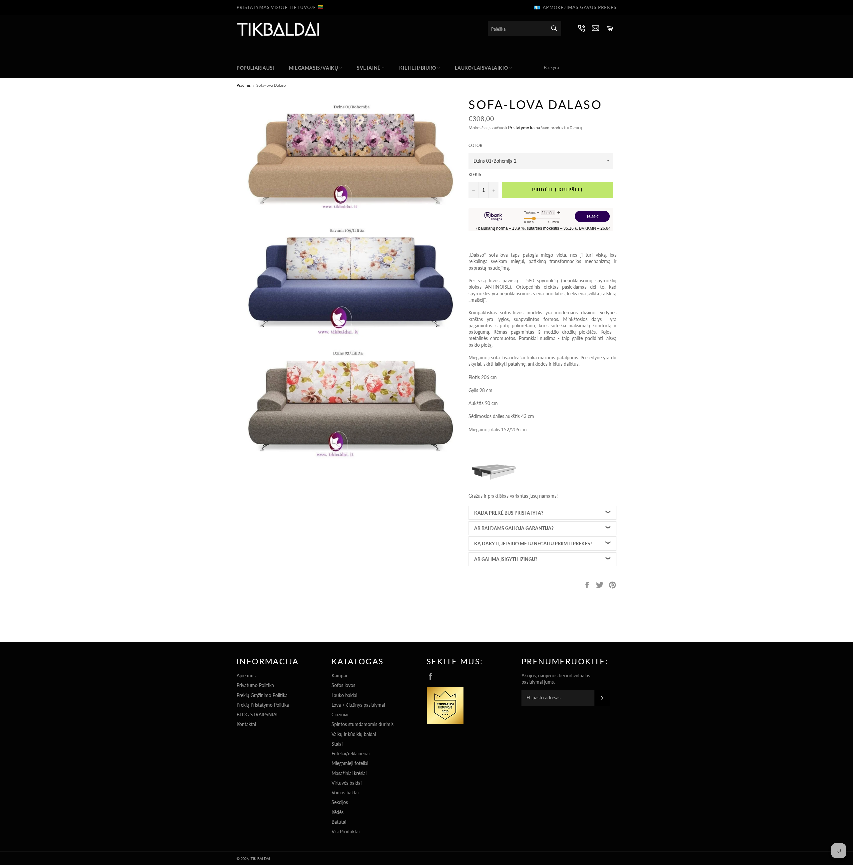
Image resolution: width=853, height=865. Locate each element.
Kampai (339, 675)
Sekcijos (340, 802)
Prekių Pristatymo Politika (263, 705)
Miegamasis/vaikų (314, 68)
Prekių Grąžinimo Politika (262, 695)
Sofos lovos (343, 685)
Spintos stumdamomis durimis (363, 724)
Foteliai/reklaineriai (351, 753)
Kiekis (474, 174)
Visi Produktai (346, 831)
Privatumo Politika (255, 685)
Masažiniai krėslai (349, 773)
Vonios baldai (345, 792)
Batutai (339, 822)
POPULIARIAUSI (255, 68)
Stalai (337, 744)
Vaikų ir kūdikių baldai (354, 734)
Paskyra (551, 67)
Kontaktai (246, 724)
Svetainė (369, 68)
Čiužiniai (340, 714)
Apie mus (246, 675)
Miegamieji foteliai (350, 763)
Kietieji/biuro (418, 68)
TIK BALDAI (260, 858)
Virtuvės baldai (347, 783)
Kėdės (338, 812)
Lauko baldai (344, 695)
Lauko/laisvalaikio (482, 68)
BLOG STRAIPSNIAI (257, 714)
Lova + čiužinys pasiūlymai (358, 705)
